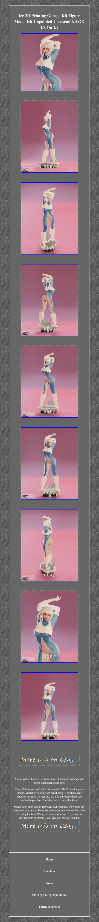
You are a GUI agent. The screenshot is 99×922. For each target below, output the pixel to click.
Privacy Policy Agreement (49, 894)
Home (49, 859)
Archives (49, 871)
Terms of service (49, 906)
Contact (49, 883)
